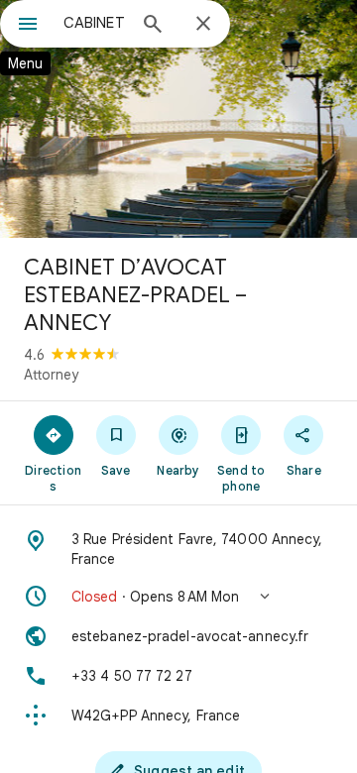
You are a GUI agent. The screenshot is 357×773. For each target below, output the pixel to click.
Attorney (51, 375)
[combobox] (94, 23)
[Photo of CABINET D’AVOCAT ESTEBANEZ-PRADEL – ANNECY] (178, 119)
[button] (178, 596)
